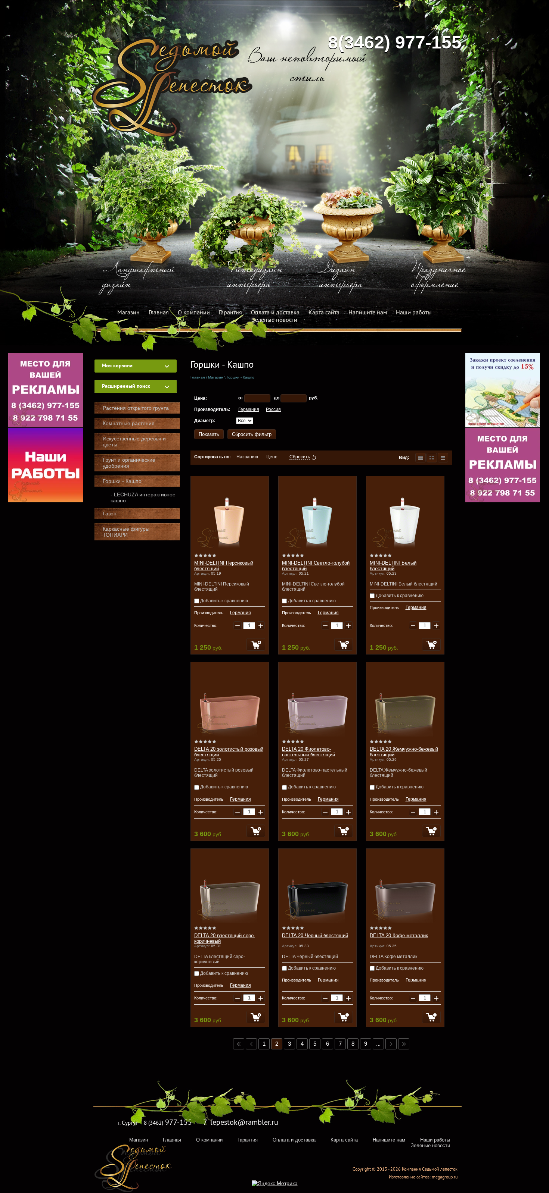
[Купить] (255, 644)
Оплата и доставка (275, 313)
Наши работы (414, 313)
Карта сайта (323, 313)
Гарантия (230, 313)
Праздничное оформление (438, 278)
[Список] (420, 457)
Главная (159, 313)
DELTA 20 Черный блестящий (315, 935)
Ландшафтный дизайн (138, 278)
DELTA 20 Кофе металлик (399, 935)
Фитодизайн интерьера (254, 278)
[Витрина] (432, 457)
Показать (209, 434)
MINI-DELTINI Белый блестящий (393, 565)
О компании (194, 313)
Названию (247, 456)
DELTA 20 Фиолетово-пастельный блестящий (308, 751)
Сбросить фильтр (252, 434)
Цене (271, 456)
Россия (273, 409)
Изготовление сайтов (409, 1177)
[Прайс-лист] (443, 457)
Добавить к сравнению (223, 600)
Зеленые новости (274, 320)
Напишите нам (367, 313)
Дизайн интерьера (341, 278)
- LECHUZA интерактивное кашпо (143, 497)
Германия (248, 409)
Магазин (128, 313)
